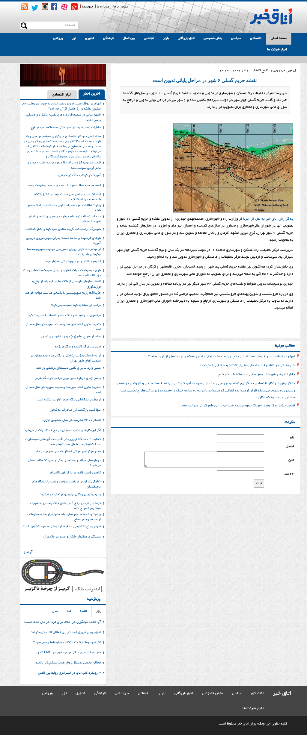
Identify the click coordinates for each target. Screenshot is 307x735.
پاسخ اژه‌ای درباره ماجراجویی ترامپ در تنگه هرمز (68, 378)
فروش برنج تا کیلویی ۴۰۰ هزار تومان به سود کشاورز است (61, 527)
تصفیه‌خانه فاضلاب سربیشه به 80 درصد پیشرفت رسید (64, 185)
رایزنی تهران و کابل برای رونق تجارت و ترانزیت (70, 494)
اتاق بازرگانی (186, 38)
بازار (166, 38)
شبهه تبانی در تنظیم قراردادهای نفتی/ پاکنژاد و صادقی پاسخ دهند (247, 366)
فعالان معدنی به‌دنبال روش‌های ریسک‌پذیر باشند (68, 663)
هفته (83, 611)
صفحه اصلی (279, 38)
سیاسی (236, 38)
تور (74, 38)
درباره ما (103, 7)
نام (292, 438)
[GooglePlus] (74, 6)
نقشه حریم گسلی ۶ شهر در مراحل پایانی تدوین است (205, 80)
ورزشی (58, 38)
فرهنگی (108, 38)
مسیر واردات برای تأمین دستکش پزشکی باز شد (68, 368)
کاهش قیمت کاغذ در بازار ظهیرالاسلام (75, 473)
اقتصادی (255, 38)
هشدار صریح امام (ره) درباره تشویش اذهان (71, 336)
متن (291, 460)
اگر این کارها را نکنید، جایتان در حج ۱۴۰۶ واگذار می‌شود (62, 430)
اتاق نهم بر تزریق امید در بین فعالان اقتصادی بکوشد (66, 632)
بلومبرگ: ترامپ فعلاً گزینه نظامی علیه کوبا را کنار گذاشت (63, 229)
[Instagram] (45, 6)
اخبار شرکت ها (277, 49)
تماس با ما (120, 7)
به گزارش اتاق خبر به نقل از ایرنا (268, 219)
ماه (69, 611)
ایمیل (290, 446)
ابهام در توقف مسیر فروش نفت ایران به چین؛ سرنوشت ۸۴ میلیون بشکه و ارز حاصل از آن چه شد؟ (221, 357)
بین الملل (129, 38)
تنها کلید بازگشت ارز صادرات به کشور (75, 410)
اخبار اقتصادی (62, 95)
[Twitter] (34, 7)
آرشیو (27, 552)
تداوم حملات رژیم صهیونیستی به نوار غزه (73, 261)
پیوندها (87, 7)
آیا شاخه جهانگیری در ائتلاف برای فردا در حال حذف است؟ (62, 622)
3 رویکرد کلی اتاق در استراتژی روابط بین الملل (69, 673)
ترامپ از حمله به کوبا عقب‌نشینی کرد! (76, 305)
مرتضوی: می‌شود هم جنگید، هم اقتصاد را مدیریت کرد (64, 315)
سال (55, 611)
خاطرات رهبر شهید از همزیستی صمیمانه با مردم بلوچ (256, 374)
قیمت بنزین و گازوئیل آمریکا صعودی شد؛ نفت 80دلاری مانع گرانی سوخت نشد (238, 406)
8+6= (289, 474)
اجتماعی (149, 38)
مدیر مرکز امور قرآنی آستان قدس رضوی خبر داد (68, 451)
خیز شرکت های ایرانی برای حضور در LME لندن (69, 652)
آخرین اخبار (91, 94)
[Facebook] (54, 6)
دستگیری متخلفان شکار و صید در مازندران (72, 537)
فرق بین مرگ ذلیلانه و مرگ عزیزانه (78, 347)
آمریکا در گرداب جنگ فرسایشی (79, 175)
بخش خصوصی (213, 38)
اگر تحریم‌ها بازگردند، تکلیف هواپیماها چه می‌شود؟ (67, 642)
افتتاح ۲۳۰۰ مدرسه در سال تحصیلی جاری (72, 420)
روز (99, 611)
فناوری (89, 38)
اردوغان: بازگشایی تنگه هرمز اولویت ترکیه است (69, 400)
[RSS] (24, 6)
